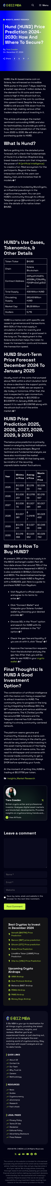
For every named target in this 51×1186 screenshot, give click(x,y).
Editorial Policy (16, 1130)
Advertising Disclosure (19, 1134)
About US (14, 1060)
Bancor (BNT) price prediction (25, 940)
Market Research (21, 20)
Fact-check (15, 1106)
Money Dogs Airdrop (21, 999)
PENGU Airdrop (18, 990)
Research (14, 1103)
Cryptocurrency (17, 1096)
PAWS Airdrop (17, 994)
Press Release (15, 1137)
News (12, 1090)
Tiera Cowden (12, 49)
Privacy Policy (16, 1120)
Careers (13, 1073)
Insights (9, 20)
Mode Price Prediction (22, 949)
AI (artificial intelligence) (31, 163)
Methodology (16, 1077)
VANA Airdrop (17, 976)
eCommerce (15, 1100)
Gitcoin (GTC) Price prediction (25, 944)
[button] (32, 5)
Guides (12, 1093)
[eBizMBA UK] (12, 5)
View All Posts (15, 817)
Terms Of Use (15, 1123)
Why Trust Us (15, 1070)
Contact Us (14, 1063)
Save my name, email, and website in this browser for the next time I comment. (25, 897)
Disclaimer (14, 1127)
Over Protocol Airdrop (21, 981)
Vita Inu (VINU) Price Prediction (26, 961)
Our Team (14, 1066)
